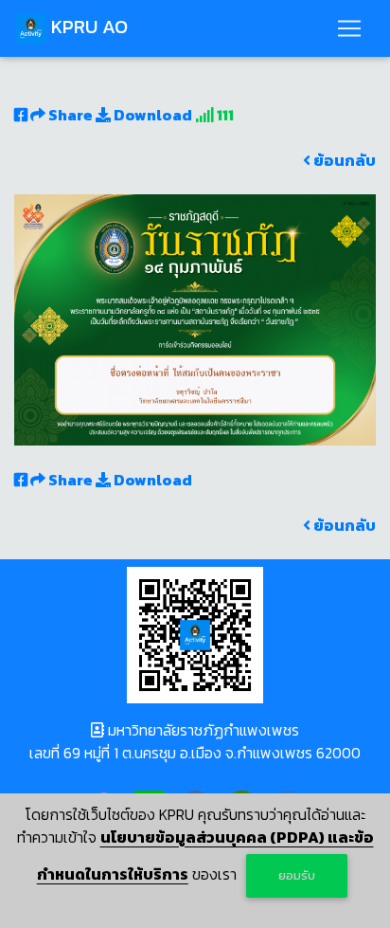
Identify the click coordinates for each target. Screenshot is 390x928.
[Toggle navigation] (349, 28)
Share (70, 114)
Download (151, 114)
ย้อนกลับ (343, 160)
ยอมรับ (296, 875)
